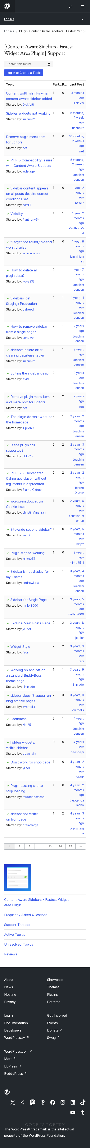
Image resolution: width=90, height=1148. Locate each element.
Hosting (10, 994)
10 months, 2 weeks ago (76, 141)
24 (60, 846)
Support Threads (17, 925)
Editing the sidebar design (30, 373)
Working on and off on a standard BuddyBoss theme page (25, 675)
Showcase (55, 980)
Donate (55, 1030)
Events (52, 1023)
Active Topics (14, 934)
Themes (53, 987)
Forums (9, 19)
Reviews (10, 954)
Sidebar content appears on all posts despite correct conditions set (27, 193)
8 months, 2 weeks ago (77, 164)
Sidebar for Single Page (28, 600)
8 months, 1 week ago (77, 117)
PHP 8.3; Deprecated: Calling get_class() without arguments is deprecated (26, 478)
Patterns (53, 1002)
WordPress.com (18, 1051)
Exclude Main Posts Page (30, 623)
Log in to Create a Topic (24, 72)
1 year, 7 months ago (78, 274)
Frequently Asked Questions (25, 915)
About (8, 980)
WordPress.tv (16, 1038)
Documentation (16, 1023)
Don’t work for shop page (30, 762)
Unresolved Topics (18, 944)
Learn (8, 1015)
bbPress (12, 1066)
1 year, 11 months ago (77, 302)
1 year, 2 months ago (78, 192)
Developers (13, 1030)
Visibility (16, 214)
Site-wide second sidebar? (31, 529)
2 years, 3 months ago (77, 449)
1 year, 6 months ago (78, 246)
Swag (53, 1038)
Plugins (52, 994)
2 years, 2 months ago (77, 421)
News (8, 987)
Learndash (18, 719)
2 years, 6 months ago (77, 505)
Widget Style (20, 646)
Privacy (10, 1002)
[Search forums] (49, 64)
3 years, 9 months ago (77, 650)
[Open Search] (71, 6)
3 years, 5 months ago (77, 604)
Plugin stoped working (27, 553)
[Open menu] (83, 6)
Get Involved (57, 1015)
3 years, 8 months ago (77, 627)
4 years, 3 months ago (77, 818)
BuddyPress (15, 1073)
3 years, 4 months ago (77, 575)
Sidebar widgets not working (28, 113)
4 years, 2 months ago (77, 766)
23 (50, 846)
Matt (10, 1059)
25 (70, 846)
